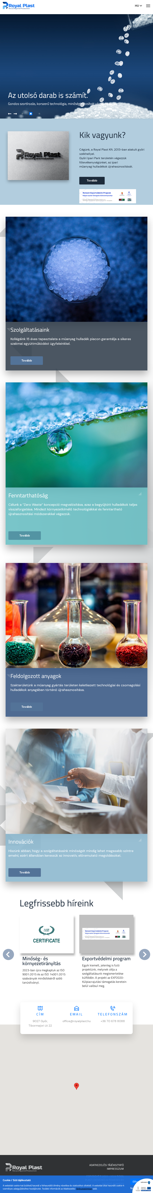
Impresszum (115, 1169)
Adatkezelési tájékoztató (106, 1165)
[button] (20, 114)
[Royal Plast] (19, 5)
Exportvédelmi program (106, 958)
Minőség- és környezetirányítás (41, 961)
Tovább (92, 180)
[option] (46, 953)
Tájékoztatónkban (84, 1188)
